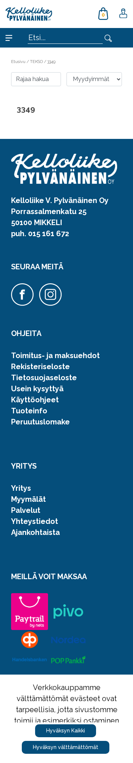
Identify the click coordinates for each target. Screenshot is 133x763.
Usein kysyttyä (37, 388)
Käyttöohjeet (35, 399)
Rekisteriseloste (40, 366)
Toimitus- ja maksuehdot (55, 355)
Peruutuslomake (40, 421)
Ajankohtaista (35, 532)
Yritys (21, 488)
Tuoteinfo (29, 410)
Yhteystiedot (34, 521)
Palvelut (25, 510)
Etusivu (19, 61)
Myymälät (28, 499)
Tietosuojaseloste (44, 377)
